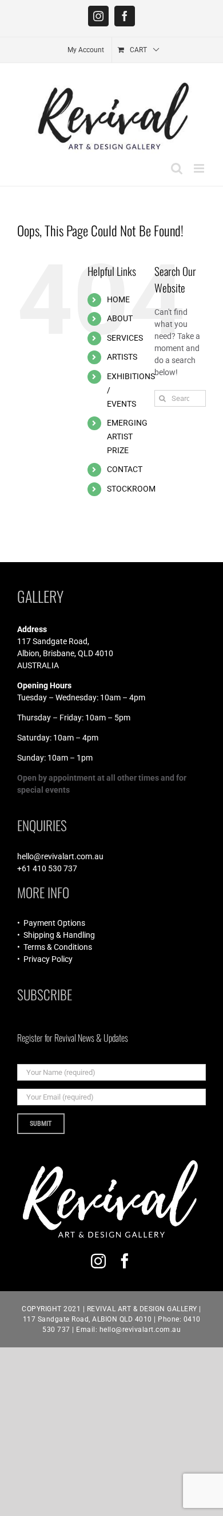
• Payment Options (51, 922)
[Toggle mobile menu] (200, 168)
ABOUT (120, 318)
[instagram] (98, 1260)
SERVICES (125, 337)
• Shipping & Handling (56, 935)
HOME (118, 299)
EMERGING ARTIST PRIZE (127, 436)
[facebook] (124, 1260)
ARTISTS (122, 356)
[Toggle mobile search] (176, 168)
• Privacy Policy (45, 959)
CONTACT (124, 469)
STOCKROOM (131, 488)
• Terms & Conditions (54, 947)
